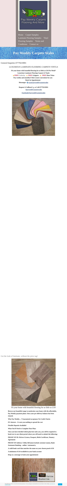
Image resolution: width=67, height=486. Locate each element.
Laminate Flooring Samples (29, 38)
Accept (60, 484)
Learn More (51, 483)
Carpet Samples (32, 35)
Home (20, 35)
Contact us (34, 44)
